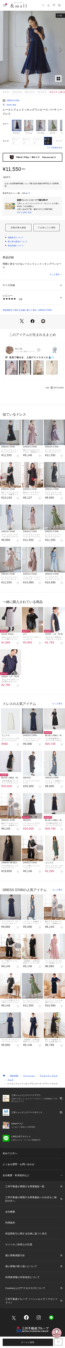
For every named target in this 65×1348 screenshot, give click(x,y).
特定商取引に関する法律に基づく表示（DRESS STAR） (28, 310)
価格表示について (15, 237)
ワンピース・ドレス (49, 1075)
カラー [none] (6, 124)
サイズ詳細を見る (54, 148)
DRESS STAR (13, 100)
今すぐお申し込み (24, 212)
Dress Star (11, 105)
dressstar (14, 1075)
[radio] (16, 127)
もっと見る (55, 274)
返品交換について (15, 246)
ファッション (29, 1075)
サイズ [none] (6, 141)
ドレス (10, 1079)
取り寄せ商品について (17, 241)
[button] (32, 50)
